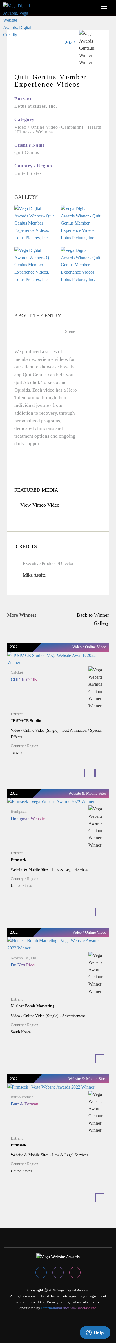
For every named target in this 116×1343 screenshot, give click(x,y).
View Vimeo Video (39, 505)
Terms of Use (35, 1302)
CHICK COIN (24, 679)
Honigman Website (28, 818)
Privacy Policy (58, 1302)
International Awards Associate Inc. (69, 1308)
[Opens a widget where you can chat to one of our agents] (94, 1333)
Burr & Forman (24, 1104)
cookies (93, 1302)
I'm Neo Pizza (23, 964)
